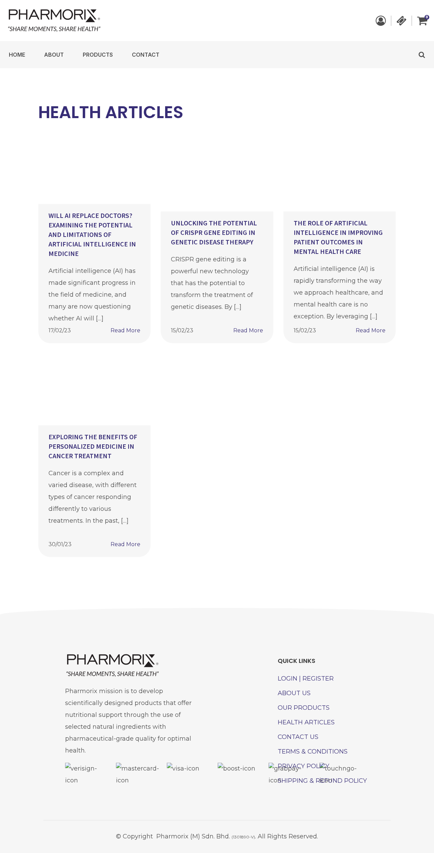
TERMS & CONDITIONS (313, 751)
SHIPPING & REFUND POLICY (322, 780)
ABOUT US (294, 693)
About (54, 54)
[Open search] (421, 54)
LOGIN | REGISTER (306, 678)
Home (17, 54)
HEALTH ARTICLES (306, 722)
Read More (125, 330)
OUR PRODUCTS (304, 707)
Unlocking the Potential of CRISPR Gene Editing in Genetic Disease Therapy (214, 232)
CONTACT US (298, 737)
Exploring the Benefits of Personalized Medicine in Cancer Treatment (92, 446)
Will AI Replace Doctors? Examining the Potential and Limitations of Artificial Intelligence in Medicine (92, 234)
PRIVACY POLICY (303, 766)
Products (98, 54)
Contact (145, 54)
